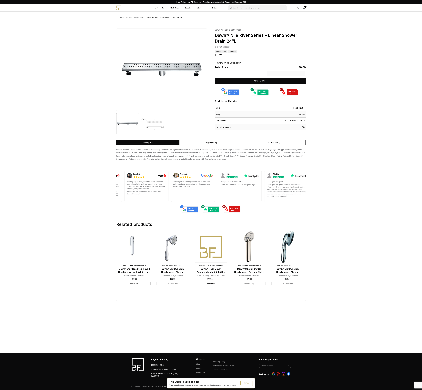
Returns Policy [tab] (274, 142)
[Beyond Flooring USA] (118, 8)
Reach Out (212, 8)
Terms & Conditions (220, 370)
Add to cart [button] (134, 284)
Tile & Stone (174, 8)
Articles (199, 8)
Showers (129, 17)
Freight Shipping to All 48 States (216, 2)
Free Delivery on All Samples (188, 2)
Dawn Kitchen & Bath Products (230, 30)
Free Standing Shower (206, 276)
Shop (198, 364)
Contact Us (200, 372)
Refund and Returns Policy (223, 366)
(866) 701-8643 (157, 365)
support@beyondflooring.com (163, 369)
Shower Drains (139, 17)
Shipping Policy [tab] (210, 142)
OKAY (246, 383)
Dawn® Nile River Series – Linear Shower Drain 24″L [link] (165, 17)
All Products (159, 8)
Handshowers (130, 276)
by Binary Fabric (167, 386)
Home (122, 17)
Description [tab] (148, 142)
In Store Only (173, 284)
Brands (188, 8)
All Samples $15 (239, 2)
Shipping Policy (219, 362)
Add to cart (260, 81)
